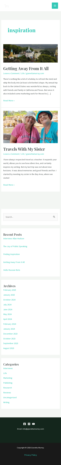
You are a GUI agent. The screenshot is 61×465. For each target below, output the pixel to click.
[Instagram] (29, 424)
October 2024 (9, 299)
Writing (6, 402)
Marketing (7, 378)
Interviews (8, 368)
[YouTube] (33, 424)
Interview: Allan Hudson (13, 238)
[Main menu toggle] (55, 6)
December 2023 (10, 333)
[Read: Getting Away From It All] (30, 53)
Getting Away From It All (26, 68)
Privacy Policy (30, 455)
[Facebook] (24, 424)
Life (23, 73)
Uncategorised (10, 397)
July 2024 (7, 304)
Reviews (7, 392)
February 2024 (9, 324)
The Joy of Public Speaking (15, 246)
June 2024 (7, 309)
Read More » (9, 100)
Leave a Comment (11, 73)
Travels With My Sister (24, 149)
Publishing (7, 382)
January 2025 (9, 294)
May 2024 (7, 314)
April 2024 (7, 319)
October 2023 (9, 338)
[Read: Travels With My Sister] (30, 126)
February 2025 (9, 290)
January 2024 (9, 328)
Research (7, 387)
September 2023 (10, 343)
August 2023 (8, 348)
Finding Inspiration (11, 254)
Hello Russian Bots (11, 270)
